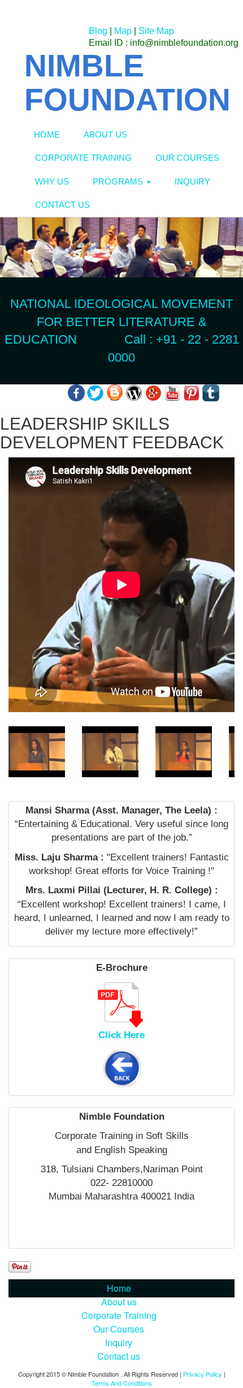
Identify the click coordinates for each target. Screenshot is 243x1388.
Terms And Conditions (122, 1382)
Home (119, 1288)
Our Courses (118, 1328)
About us (119, 1301)
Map (123, 31)
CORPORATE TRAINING (83, 157)
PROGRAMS (119, 181)
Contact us (118, 1356)
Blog (98, 31)
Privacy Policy (202, 1373)
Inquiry (118, 1342)
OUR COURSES (187, 157)
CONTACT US (62, 204)
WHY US (52, 181)
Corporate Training (119, 1315)
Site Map (156, 31)
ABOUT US (105, 134)
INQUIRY (192, 181)
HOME (47, 134)
